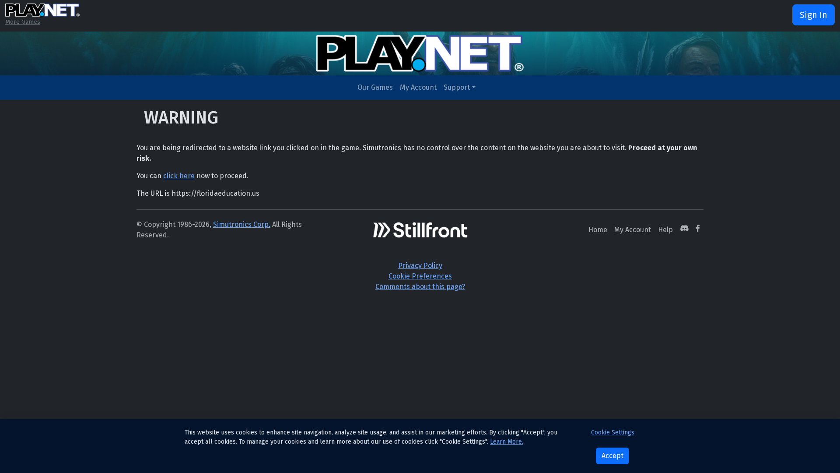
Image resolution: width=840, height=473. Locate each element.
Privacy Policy (420, 265)
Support (457, 87)
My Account (418, 87)
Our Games (375, 87)
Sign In (813, 15)
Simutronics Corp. (241, 224)
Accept (612, 456)
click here (179, 176)
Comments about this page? (420, 286)
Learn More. (506, 441)
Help (665, 230)
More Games (22, 21)
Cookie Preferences (420, 276)
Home (597, 230)
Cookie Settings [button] (612, 432)
